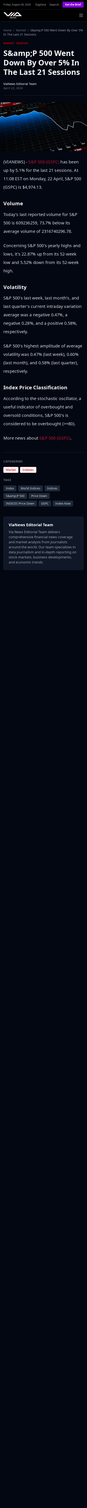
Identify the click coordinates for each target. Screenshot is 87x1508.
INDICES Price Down (20, 503)
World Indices (30, 488)
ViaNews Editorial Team (20, 84)
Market (21, 30)
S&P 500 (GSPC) (43, 162)
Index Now (63, 503)
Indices (52, 488)
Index (10, 488)
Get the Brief (73, 4)
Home (7, 30)
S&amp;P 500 (15, 496)
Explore (40, 5)
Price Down (39, 496)
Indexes (22, 43)
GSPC (45, 503)
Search (54, 5)
